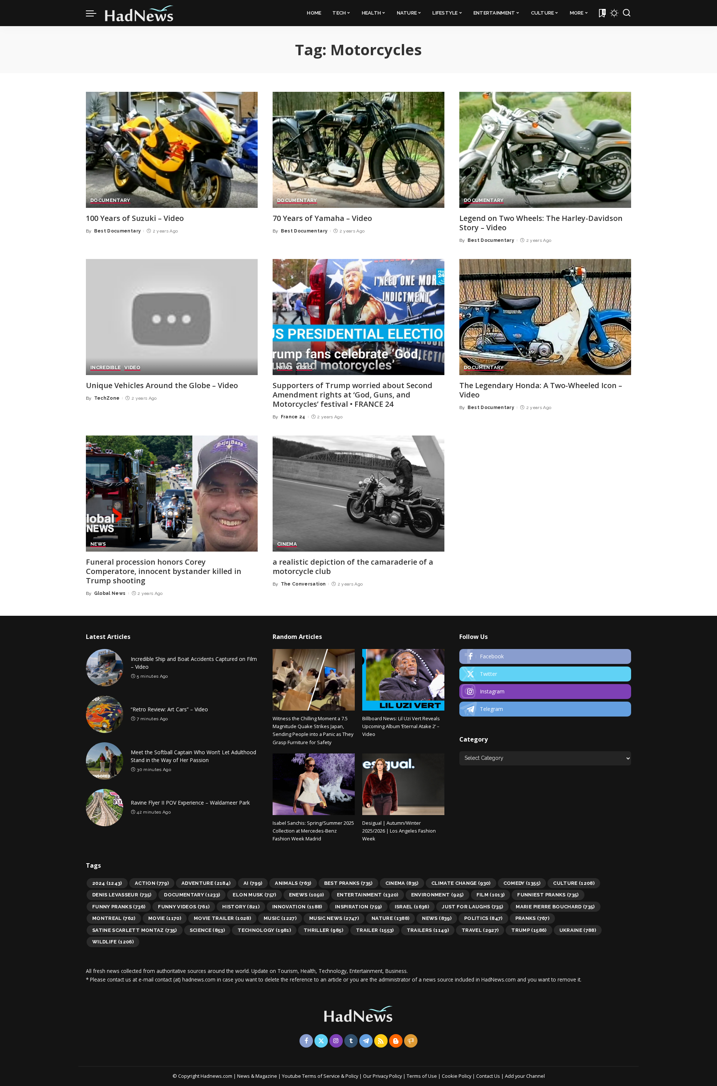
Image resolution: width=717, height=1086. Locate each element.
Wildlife (113, 942)
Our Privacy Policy (383, 1076)
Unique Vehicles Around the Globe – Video (162, 385)
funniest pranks (547, 895)
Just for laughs (472, 906)
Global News (110, 593)
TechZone (107, 398)
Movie (164, 918)
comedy (522, 883)
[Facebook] (545, 656)
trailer (375, 930)
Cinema (402, 883)
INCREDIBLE (105, 367)
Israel (412, 906)
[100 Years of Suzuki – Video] (172, 150)
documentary (192, 895)
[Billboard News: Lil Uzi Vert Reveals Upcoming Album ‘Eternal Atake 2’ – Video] (403, 680)
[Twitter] (545, 674)
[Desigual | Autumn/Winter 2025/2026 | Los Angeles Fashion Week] (403, 784)
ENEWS (306, 895)
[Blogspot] (396, 1041)
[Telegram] (545, 709)
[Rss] (381, 1041)
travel (480, 930)
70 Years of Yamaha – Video (322, 218)
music (280, 918)
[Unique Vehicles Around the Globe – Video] (172, 317)
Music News (334, 918)
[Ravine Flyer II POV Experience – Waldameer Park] (104, 807)
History (241, 906)
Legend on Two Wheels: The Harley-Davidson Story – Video (541, 223)
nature (391, 918)
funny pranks (118, 906)
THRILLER (323, 930)
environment (437, 895)
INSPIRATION (358, 906)
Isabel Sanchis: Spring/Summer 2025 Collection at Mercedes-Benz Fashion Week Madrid (313, 831)
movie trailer (222, 918)
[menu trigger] (95, 13)
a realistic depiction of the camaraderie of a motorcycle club (353, 566)
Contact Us (488, 1076)
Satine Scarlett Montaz (134, 930)
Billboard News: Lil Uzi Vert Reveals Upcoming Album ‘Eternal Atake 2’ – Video (401, 726)
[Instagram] (545, 691)
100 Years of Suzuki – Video (135, 218)
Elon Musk (254, 895)
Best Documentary (117, 231)
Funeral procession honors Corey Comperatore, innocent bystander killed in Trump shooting (163, 571)
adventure (206, 883)
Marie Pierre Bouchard (555, 906)
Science (207, 930)
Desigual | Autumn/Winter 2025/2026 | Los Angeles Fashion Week (399, 831)
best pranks (348, 883)
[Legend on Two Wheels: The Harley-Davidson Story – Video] (545, 150)
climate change (461, 883)
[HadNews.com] (139, 13)
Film (491, 895)
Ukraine (577, 930)
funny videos (183, 906)
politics (483, 918)
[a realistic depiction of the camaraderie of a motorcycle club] (358, 494)
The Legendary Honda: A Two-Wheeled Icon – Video (540, 390)
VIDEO (132, 367)
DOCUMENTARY (110, 200)
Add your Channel (525, 1076)
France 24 (293, 416)
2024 (107, 883)
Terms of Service (321, 1076)
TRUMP (528, 930)
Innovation (297, 906)
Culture (574, 883)
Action (152, 883)
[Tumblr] (351, 1041)
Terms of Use (422, 1076)
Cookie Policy (457, 1076)
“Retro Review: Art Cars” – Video (169, 709)
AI (253, 883)
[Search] (626, 13)
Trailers (428, 930)
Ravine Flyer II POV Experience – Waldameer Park (190, 802)
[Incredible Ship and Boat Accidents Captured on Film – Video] (104, 667)
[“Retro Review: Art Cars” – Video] (104, 714)
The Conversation (303, 584)
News (436, 918)
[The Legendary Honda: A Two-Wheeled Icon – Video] (545, 317)
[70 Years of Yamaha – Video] (358, 150)
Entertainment (367, 895)
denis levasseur (121, 895)
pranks (532, 918)
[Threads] (411, 1041)
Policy (351, 1076)
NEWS (284, 367)
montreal (114, 918)
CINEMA (287, 544)
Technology (264, 930)
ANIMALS (293, 883)
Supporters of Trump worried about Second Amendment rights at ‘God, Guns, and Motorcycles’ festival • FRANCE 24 (352, 394)
